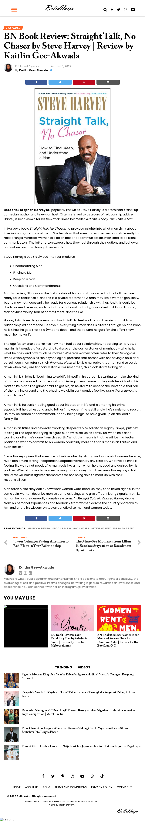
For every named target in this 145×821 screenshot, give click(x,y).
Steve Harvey (102, 528)
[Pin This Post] (84, 82)
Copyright (124, 787)
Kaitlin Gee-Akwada (33, 70)
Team (46, 787)
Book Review (62, 528)
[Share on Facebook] (36, 82)
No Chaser (81, 528)
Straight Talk (124, 528)
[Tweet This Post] (60, 82)
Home (17, 787)
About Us (31, 787)
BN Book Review (39, 528)
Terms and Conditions (71, 787)
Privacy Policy (101, 787)
